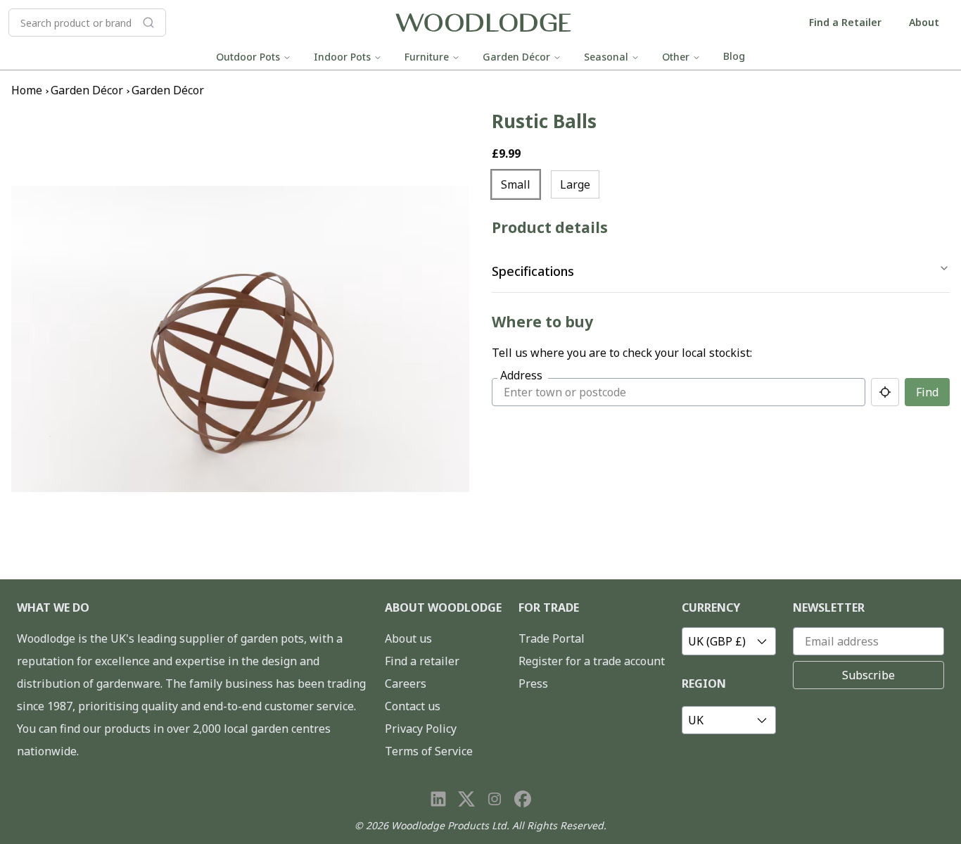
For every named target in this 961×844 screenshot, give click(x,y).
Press (533, 683)
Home (26, 90)
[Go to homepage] (483, 22)
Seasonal (606, 56)
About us (408, 638)
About (924, 22)
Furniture (427, 56)
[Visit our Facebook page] (522, 799)
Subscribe (868, 675)
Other (675, 56)
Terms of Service (429, 751)
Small (515, 184)
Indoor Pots (342, 56)
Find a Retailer (845, 22)
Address (521, 375)
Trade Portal (551, 638)
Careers (405, 683)
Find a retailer (422, 661)
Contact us (412, 706)
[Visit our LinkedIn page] (438, 799)
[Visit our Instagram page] (494, 799)
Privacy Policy (421, 728)
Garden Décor (516, 56)
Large (575, 184)
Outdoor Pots (248, 56)
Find (927, 392)
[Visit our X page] (466, 799)
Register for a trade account (591, 661)
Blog (734, 56)
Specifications (533, 271)
